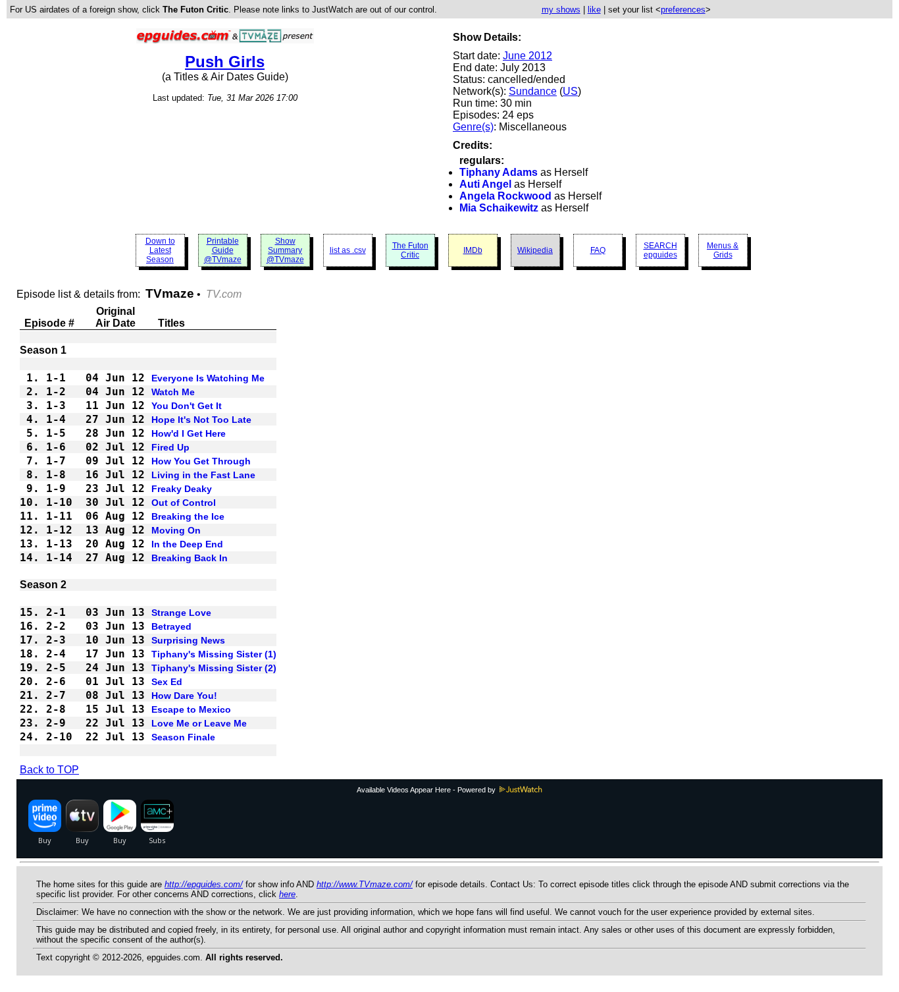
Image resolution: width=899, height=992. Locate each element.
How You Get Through (201, 461)
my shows (561, 9)
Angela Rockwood (505, 196)
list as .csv (348, 250)
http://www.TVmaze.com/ (365, 884)
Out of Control (183, 502)
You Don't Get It (186, 405)
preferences (683, 9)
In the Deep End (187, 544)
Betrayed (171, 626)
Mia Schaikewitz (498, 207)
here (287, 894)
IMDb (472, 250)
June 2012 (527, 55)
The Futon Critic (410, 250)
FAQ (597, 250)
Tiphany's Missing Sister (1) (213, 654)
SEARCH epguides (660, 250)
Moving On (176, 530)
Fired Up (170, 447)
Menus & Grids (722, 250)
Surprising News (188, 640)
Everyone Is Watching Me (208, 378)
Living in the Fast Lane (203, 475)
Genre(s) (473, 126)
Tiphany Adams (498, 172)
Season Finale (183, 737)
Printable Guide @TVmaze (223, 250)
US (570, 91)
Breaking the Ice (187, 516)
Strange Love (181, 612)
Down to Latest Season (160, 250)
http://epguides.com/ (204, 884)
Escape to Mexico (191, 709)
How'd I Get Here (188, 433)
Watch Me (173, 392)
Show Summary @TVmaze (285, 250)
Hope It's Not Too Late (201, 419)
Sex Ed (166, 681)
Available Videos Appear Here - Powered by (427, 790)
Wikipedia (535, 250)
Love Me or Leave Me (199, 723)
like (594, 9)
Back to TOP (49, 769)
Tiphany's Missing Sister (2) (213, 668)
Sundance (533, 91)
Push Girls (225, 61)
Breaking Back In (189, 558)
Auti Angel (485, 184)
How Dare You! (184, 695)
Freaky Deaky (181, 488)
